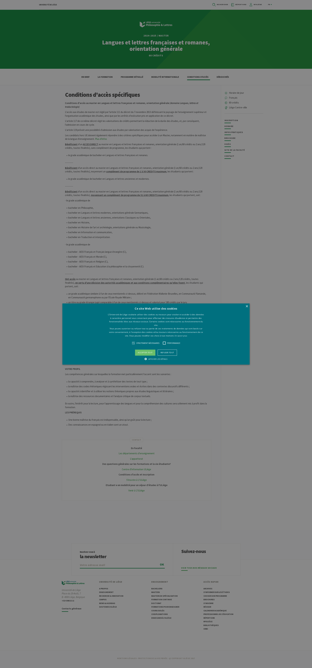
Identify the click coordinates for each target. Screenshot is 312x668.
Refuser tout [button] (167, 352)
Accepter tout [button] (145, 352)
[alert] (156, 334)
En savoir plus (181, 335)
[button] (156, 334)
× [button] (247, 306)
